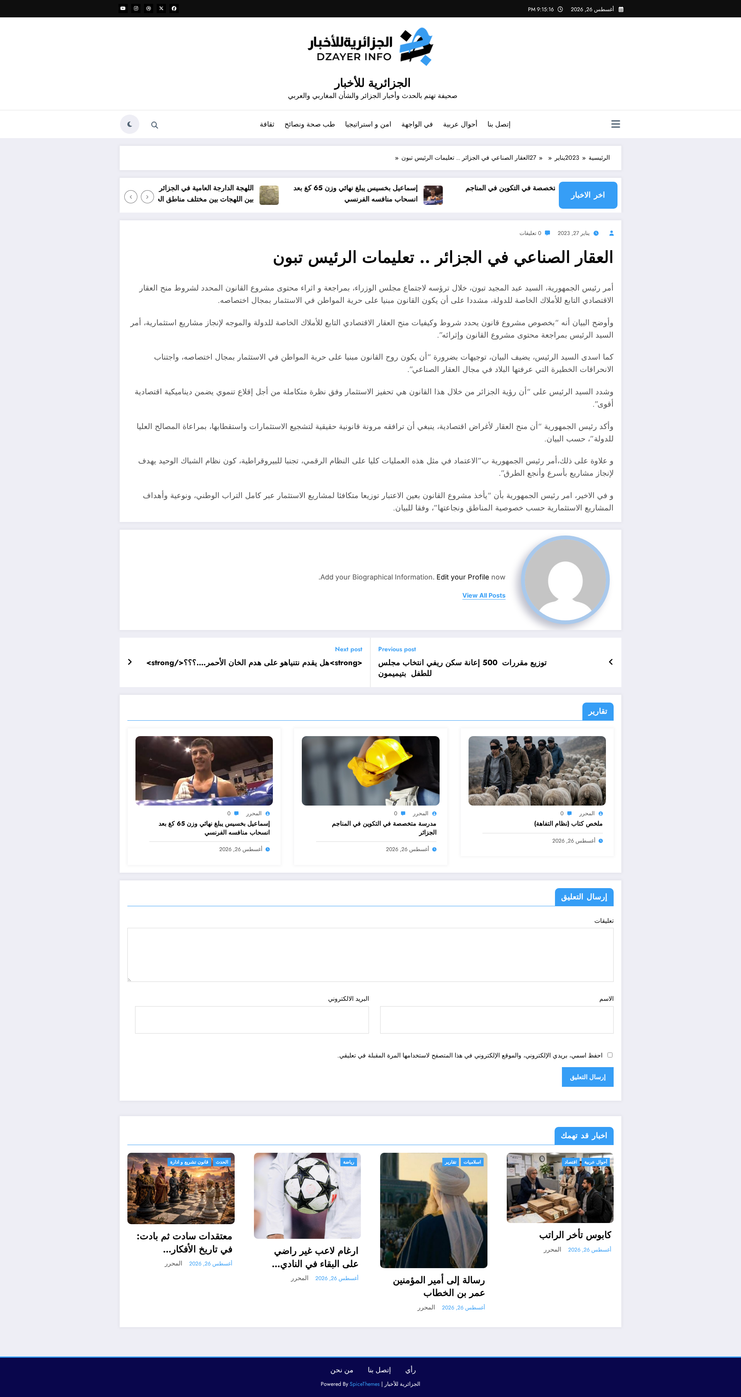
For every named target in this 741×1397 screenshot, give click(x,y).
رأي (410, 1370)
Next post (348, 649)
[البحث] (154, 125)
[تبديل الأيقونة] (615, 125)
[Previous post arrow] (611, 662)
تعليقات (604, 920)
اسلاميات (346, 1162)
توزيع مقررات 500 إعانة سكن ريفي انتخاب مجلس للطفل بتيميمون (462, 668)
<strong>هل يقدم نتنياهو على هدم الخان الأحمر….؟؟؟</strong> (254, 662)
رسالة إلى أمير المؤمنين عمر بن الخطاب (313, 1286)
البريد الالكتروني (348, 998)
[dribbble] (148, 8)
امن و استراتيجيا (368, 124)
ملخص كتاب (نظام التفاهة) (568, 823)
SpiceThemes (365, 1384)
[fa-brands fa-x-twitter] (161, 8)
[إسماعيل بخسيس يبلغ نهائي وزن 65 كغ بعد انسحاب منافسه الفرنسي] (204, 769)
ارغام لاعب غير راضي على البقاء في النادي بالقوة (190, 1257)
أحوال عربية (460, 124)
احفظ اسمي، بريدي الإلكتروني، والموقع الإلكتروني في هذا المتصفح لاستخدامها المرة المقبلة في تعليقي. (469, 1055)
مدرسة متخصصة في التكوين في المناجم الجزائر (552, 193)
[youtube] (123, 8)
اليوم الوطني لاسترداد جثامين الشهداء (570, 1237)
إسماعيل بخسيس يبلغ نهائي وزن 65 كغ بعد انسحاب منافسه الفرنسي (384, 193)
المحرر (587, 813)
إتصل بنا (499, 124)
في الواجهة (417, 124)
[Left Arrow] (147, 197)
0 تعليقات (530, 233)
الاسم (606, 998)
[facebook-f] (174, 8)
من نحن (342, 1370)
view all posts (484, 595)
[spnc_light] (129, 124)
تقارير (324, 1162)
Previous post (397, 649)
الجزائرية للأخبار (373, 82)
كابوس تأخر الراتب (449, 1235)
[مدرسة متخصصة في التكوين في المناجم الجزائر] (370, 769)
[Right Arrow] (131, 197)
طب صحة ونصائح (309, 124)
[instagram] (135, 8)
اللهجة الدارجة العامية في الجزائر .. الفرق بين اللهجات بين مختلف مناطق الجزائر (222, 193)
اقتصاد (444, 1162)
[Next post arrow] (129, 662)
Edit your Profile (462, 577)
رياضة (222, 1162)
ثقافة (267, 124)
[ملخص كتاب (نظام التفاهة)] (537, 769)
